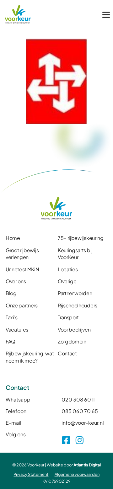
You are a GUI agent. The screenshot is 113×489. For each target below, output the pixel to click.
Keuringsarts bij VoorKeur (75, 253)
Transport (68, 317)
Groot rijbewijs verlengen (22, 253)
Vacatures (17, 329)
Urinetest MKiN (22, 269)
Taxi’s (12, 317)
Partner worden (75, 293)
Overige (67, 281)
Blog (11, 293)
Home (13, 238)
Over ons (16, 281)
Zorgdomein (72, 341)
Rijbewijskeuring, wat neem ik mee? (30, 357)
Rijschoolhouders (77, 305)
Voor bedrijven (74, 329)
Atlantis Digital (87, 464)
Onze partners (22, 305)
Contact (67, 353)
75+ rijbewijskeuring (81, 238)
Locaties (68, 269)
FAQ (10, 341)
